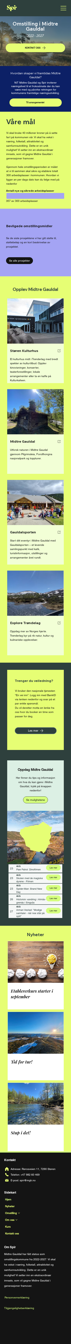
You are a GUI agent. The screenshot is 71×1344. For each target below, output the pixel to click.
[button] (35, 799)
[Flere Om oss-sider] (16, 1220)
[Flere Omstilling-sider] (19, 1213)
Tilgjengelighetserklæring (19, 1308)
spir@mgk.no (28, 1180)
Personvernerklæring (17, 1297)
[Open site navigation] (63, 8)
